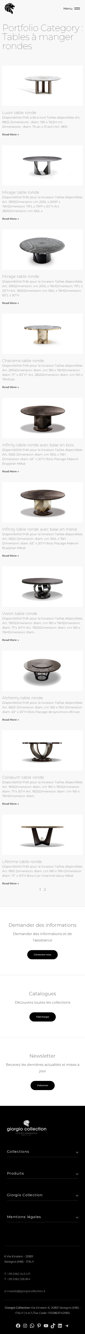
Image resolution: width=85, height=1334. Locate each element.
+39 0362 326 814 (18, 1279)
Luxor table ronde (19, 112)
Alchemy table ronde (22, 697)
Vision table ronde (19, 613)
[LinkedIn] (60, 1325)
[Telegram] (67, 1325)
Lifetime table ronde (22, 861)
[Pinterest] (39, 1325)
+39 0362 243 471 (19, 1273)
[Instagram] (25, 1325)
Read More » (10, 134)
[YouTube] (46, 1325)
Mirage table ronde (20, 192)
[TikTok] (53, 1325)
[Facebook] (18, 1325)
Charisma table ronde (23, 360)
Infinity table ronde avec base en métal (39, 529)
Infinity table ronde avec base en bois (38, 445)
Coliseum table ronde (23, 777)
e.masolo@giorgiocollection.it (24, 1291)
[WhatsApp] (32, 1325)
